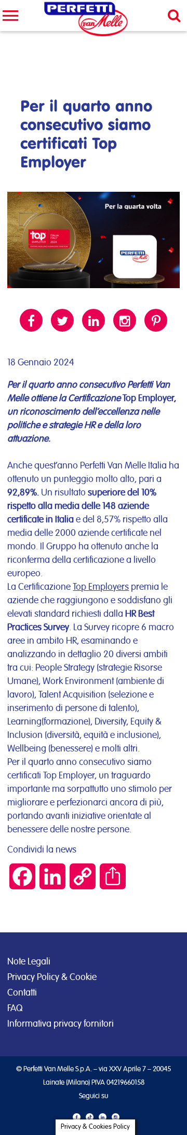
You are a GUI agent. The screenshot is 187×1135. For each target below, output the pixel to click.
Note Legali (28, 962)
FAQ (14, 1008)
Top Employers (101, 587)
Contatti (22, 993)
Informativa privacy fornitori (60, 1024)
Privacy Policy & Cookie (52, 977)
